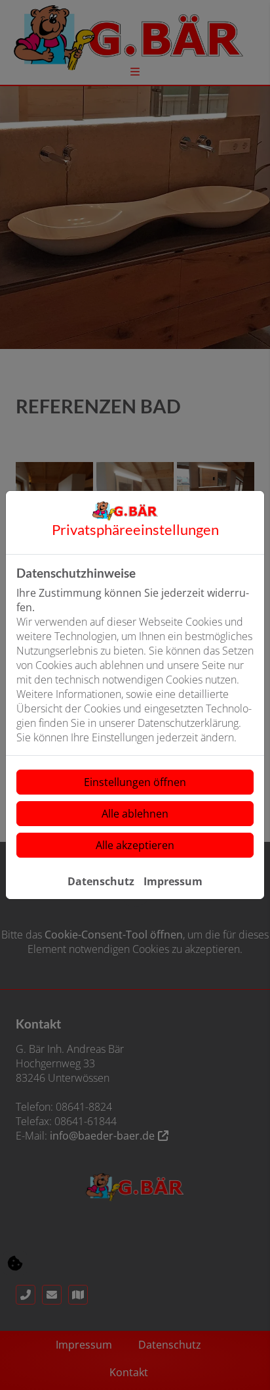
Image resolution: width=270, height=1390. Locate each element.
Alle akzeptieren (135, 845)
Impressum (173, 881)
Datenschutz (101, 881)
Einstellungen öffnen (135, 782)
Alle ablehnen (135, 813)
